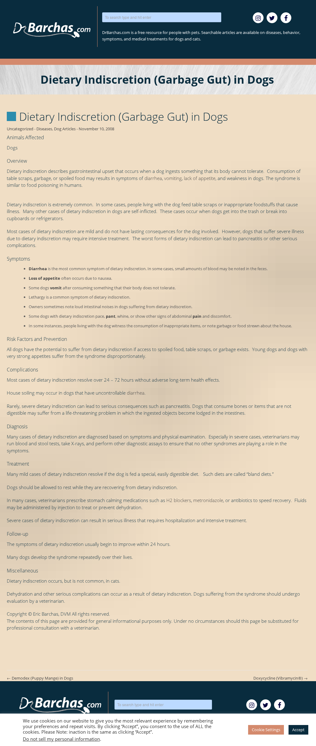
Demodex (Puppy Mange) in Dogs (40, 678)
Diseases (44, 129)
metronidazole (208, 500)
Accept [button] (298, 729)
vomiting (173, 178)
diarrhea (153, 178)
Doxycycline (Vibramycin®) (280, 678)
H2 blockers (178, 500)
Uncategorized (20, 129)
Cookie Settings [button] (266, 729)
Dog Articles (65, 129)
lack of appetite (199, 178)
